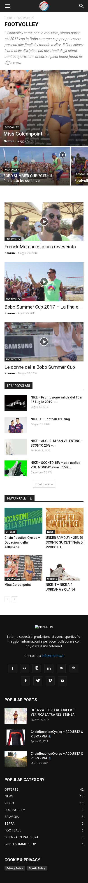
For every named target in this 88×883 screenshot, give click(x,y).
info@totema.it (53, 655)
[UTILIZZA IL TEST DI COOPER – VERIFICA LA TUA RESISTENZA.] (16, 716)
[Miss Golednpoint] (44, 108)
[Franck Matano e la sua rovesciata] (44, 221)
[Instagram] (36, 668)
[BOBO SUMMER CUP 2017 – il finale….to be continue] (35, 173)
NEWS (50, 531)
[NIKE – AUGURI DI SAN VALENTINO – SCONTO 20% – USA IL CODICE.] (16, 447)
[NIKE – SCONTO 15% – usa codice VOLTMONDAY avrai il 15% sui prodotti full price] (16, 468)
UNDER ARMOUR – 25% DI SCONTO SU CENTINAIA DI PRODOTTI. (64, 542)
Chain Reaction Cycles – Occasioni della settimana (22, 542)
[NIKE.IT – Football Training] (16, 425)
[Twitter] (37, 680)
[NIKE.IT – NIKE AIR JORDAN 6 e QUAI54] (65, 568)
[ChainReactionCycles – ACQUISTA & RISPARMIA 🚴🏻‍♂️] (16, 737)
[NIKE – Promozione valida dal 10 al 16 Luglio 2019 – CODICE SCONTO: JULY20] (16, 403)
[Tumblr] (25, 680)
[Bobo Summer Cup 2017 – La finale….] (44, 281)
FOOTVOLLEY (12, 127)
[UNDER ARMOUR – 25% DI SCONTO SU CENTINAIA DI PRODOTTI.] (65, 521)
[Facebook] (12, 668)
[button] (81, 6)
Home (8, 18)
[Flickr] (24, 668)
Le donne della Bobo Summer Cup (40, 367)
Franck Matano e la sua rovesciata (40, 247)
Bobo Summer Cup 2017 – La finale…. (44, 307)
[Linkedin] (48, 668)
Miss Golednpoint (18, 584)
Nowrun (9, 141)
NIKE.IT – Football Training (50, 419)
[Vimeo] (50, 680)
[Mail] (61, 668)
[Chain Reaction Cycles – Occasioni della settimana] (23, 521)
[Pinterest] (73, 668)
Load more (42, 484)
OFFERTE (10, 531)
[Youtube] (62, 680)
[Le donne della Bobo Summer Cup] (44, 341)
